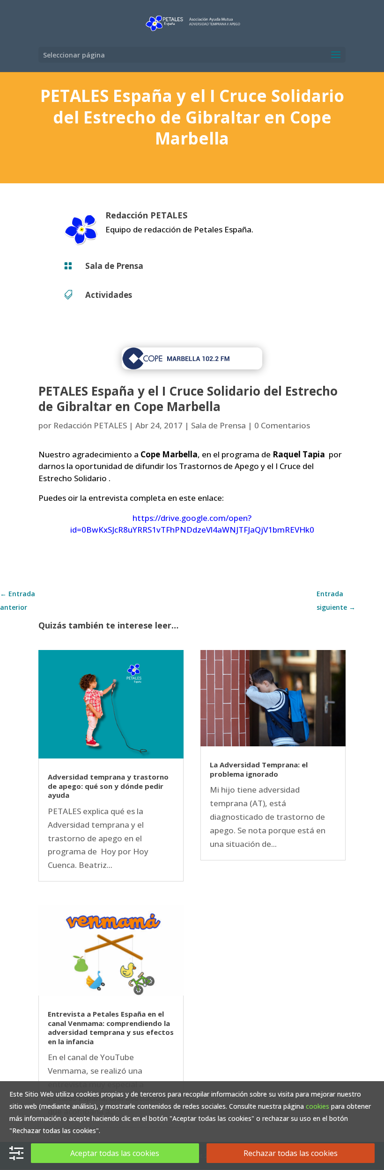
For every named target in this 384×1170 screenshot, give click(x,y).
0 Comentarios (282, 425)
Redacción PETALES (90, 425)
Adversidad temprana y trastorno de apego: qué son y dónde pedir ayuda (108, 786)
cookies (317, 1106)
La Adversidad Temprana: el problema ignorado (259, 769)
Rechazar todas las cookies (291, 1153)
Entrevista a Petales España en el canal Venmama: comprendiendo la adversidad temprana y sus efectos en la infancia (111, 1027)
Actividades (108, 294)
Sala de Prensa (114, 265)
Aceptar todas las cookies (114, 1153)
